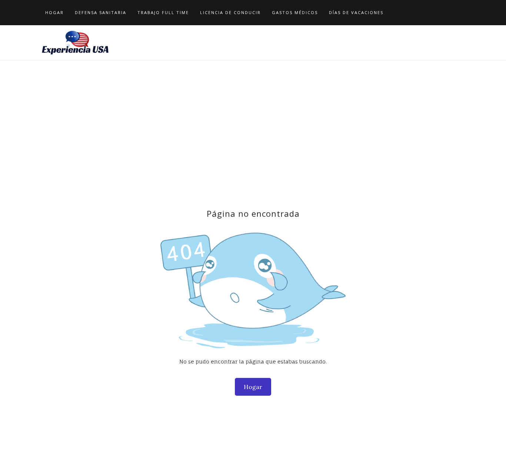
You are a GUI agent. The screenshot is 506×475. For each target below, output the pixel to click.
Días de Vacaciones (356, 12)
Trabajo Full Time (163, 12)
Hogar (54, 12)
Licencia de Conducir (230, 12)
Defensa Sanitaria (100, 12)
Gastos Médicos (295, 12)
